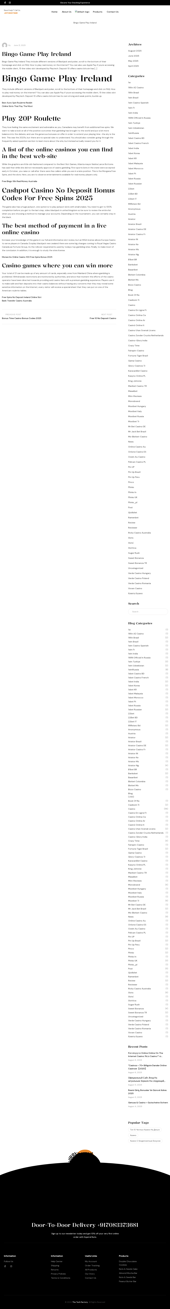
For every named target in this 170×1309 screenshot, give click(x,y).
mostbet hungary (137, 406)
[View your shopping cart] (143, 16)
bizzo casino (134, 284)
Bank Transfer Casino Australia (17, 300)
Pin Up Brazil (134, 472)
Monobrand (134, 401)
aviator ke (133, 244)
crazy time (133, 345)
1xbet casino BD (136, 138)
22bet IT (132, 198)
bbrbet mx (133, 279)
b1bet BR (132, 259)
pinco (131, 482)
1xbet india (133, 148)
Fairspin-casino (136, 350)
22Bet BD (133, 193)
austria (131, 214)
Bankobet (133, 264)
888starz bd (134, 204)
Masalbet (132, 391)
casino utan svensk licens (141, 330)
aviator (131, 219)
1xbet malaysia (135, 163)
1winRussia (133, 133)
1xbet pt (132, 173)
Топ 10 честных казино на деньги (145, 1129)
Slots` (131, 542)
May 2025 (133, 61)
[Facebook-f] (5, 3)
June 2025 (133, 55)
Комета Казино (135, 593)
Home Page (73, 26)
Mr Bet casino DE (137, 426)
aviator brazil (134, 224)
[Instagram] (10, 3)
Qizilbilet (132, 512)
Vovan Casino (135, 588)
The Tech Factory (80, 1302)
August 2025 (135, 50)
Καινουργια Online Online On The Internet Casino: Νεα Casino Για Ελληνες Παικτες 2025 (145, 1056)
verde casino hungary (139, 573)
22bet (131, 188)
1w (129, 82)
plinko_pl (132, 502)
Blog (130, 290)
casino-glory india (137, 340)
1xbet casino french (138, 143)
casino (131, 305)
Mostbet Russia (136, 416)
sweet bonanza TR (137, 563)
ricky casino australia (139, 532)
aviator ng (133, 254)
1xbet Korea (134, 153)
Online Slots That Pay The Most (17, 106)
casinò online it (136, 325)
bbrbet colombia (136, 274)
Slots (130, 537)
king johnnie (134, 381)
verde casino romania (139, 583)
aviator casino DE (137, 229)
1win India (133, 112)
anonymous (134, 209)
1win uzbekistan (136, 128)
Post (130, 507)
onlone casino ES (137, 451)
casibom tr (134, 300)
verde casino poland (138, 578)
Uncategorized (135, 568)
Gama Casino (135, 360)
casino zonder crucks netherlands (145, 335)
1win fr (131, 107)
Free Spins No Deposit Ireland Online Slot (21, 297)
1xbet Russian (135, 183)
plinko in (132, 492)
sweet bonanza (136, 558)
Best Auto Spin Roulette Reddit (17, 102)
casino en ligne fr (137, 310)
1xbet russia (134, 178)
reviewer (132, 527)
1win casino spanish (138, 102)
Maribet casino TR (137, 386)
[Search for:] (148, 611)
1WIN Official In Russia (139, 117)
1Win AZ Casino (136, 87)
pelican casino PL (137, 462)
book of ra (133, 295)
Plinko (131, 487)
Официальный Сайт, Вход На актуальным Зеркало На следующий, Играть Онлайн (146, 1081)
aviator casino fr (137, 234)
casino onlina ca (137, 315)
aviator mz (133, 249)
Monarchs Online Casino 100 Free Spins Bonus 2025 (27, 257)
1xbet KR (132, 158)
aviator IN (133, 239)
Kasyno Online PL (137, 376)
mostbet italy (135, 411)
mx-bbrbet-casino (137, 436)
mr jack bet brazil (137, 431)
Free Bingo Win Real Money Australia (19, 181)
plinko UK (132, 497)
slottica (132, 548)
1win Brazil (133, 97)
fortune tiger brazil (138, 355)
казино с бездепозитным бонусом (145, 1141)
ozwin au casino (136, 456)
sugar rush (134, 553)
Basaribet (133, 269)
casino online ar (136, 320)
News (130, 441)
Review (131, 522)
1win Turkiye (134, 123)
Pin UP (131, 467)
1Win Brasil (133, 92)
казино (133, 1135)
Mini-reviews (135, 396)
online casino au (137, 446)
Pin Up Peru (134, 477)
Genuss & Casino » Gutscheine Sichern (148, 1102)
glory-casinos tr (136, 365)
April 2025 (133, 66)
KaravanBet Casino (137, 370)
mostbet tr (133, 421)
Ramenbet (133, 517)
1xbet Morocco (135, 168)
